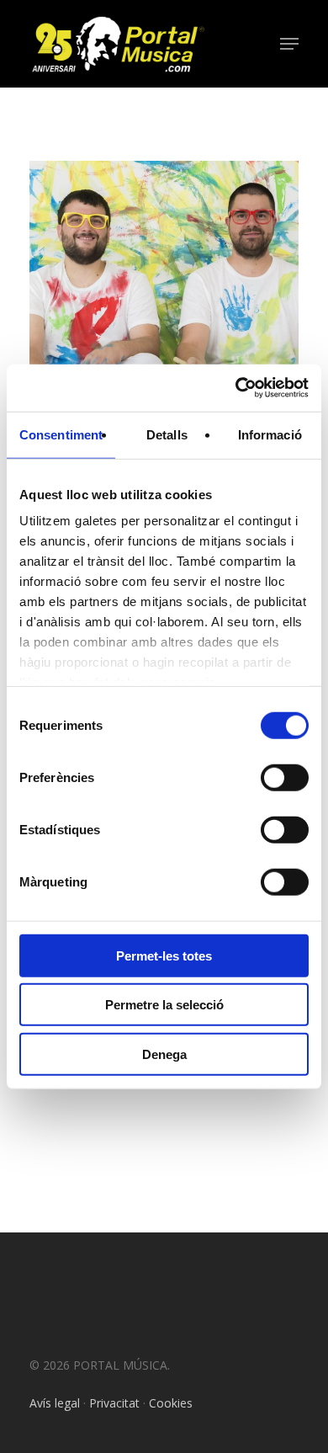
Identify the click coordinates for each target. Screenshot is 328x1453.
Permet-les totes (164, 955)
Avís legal (54, 1403)
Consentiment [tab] (61, 434)
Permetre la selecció (164, 1005)
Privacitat (114, 1403)
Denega (164, 1053)
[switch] (285, 777)
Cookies (171, 1403)
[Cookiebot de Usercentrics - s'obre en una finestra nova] (236, 388)
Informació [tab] (270, 434)
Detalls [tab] (167, 434)
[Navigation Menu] (289, 43)
